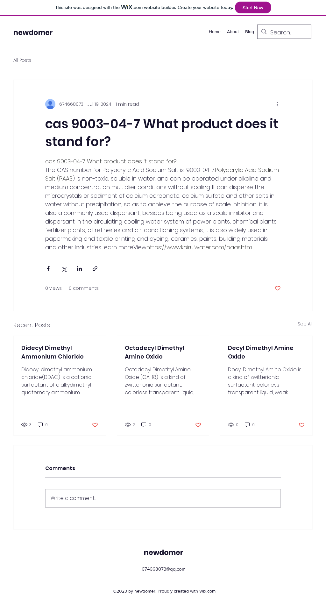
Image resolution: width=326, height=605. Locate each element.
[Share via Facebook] (48, 269)
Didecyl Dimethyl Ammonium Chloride (52, 352)
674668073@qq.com (164, 569)
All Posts (22, 60)
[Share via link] (95, 269)
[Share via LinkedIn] (79, 269)
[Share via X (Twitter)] (64, 269)
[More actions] (277, 104)
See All (305, 324)
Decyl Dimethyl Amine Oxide (261, 352)
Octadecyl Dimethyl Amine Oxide (154, 352)
